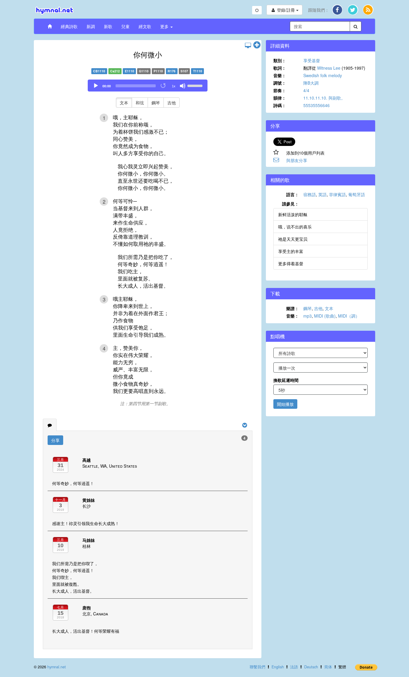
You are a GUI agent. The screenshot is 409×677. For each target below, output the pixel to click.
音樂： (279, 75)
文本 (124, 103)
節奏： (279, 90)
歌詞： (279, 68)
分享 (55, 440)
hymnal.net (56, 667)
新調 (91, 26)
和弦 (140, 103)
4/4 (306, 90)
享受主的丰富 (290, 251)
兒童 (125, 26)
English (278, 667)
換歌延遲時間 (286, 380)
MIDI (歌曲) (325, 316)
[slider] (195, 85)
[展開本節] (256, 45)
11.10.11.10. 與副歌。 (324, 98)
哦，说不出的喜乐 (295, 227)
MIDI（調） (349, 316)
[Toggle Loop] (163, 86)
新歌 (108, 26)
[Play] (96, 86)
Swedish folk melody (322, 75)
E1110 (129, 71)
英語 (322, 194)
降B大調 (311, 83)
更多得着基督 (290, 263)
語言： (292, 194)
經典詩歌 (69, 26)
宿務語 (309, 194)
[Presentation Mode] (248, 45)
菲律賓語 (337, 194)
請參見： (290, 204)
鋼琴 (156, 103)
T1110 (197, 71)
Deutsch (311, 667)
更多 (165, 26)
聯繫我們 (257, 667)
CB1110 (99, 71)
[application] (147, 86)
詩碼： (279, 105)
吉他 (171, 103)
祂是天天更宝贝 (292, 239)
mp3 (307, 316)
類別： (279, 60)
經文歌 (145, 26)
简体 (328, 667)
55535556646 (316, 105)
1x (173, 86)
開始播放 (285, 404)
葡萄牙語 (356, 194)
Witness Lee (328, 68)
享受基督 (311, 60)
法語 (294, 667)
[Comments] (50, 425)
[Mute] (183, 86)
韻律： (279, 98)
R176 (171, 71)
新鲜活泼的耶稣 (292, 214)
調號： (279, 83)
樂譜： (292, 308)
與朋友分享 (296, 160)
